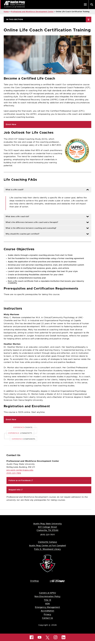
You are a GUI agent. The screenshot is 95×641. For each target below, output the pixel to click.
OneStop (34, 581)
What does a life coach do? (16, 216)
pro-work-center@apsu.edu (19, 470)
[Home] (47, 563)
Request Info (15, 490)
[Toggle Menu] (85, 4)
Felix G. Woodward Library (47, 549)
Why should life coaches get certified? (21, 234)
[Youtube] (39, 637)
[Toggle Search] (92, 4)
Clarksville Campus (47, 542)
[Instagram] (55, 637)
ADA (47, 604)
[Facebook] (31, 637)
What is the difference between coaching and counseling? (30, 228)
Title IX (47, 600)
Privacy (47, 614)
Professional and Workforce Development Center (32, 12)
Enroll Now (11, 124)
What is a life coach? (14, 190)
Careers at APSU (47, 593)
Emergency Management (47, 607)
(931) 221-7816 (13, 473)
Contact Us (47, 618)
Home (6, 12)
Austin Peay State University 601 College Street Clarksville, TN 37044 (47, 527)
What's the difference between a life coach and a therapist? (31, 222)
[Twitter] (47, 637)
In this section (15, 19)
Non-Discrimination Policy (47, 596)
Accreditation (47, 611)
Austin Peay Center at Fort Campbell (47, 546)
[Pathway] (57, 581)
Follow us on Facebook (20, 480)
